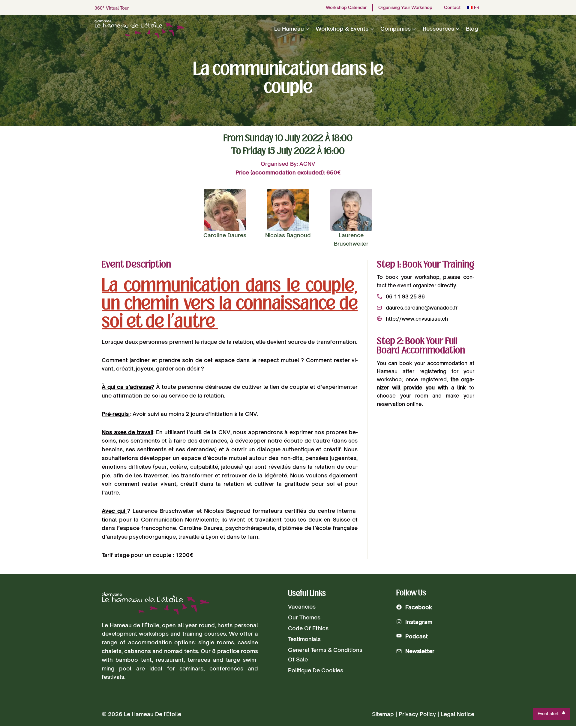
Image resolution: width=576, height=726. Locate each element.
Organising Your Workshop (405, 7)
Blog (472, 28)
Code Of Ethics (308, 628)
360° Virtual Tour (111, 8)
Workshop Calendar (346, 7)
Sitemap (383, 714)
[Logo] (155, 603)
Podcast (416, 636)
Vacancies (302, 606)
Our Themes (304, 617)
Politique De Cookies (315, 670)
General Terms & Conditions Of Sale (325, 654)
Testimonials (304, 639)
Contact (452, 7)
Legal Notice (457, 714)
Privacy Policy (417, 714)
